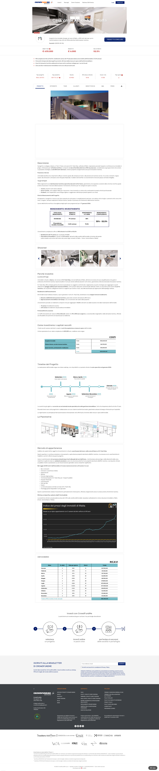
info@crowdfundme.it (108, 676)
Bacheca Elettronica (88, 2)
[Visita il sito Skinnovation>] (60, 735)
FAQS (82, 692)
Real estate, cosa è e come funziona (90, 698)
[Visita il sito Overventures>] (89, 735)
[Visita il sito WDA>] (55, 743)
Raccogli (66, 2)
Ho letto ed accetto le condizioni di (95, 667)
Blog (58, 700)
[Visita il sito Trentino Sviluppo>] (65, 743)
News (58, 702)
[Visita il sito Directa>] (103, 743)
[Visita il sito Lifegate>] (117, 735)
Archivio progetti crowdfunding (66, 692)
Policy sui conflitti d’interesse (112, 700)
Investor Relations (86, 710)
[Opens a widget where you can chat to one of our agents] (152, 768)
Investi (59, 2)
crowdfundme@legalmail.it (40, 705)
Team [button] (65, 86)
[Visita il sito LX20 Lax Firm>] (70, 735)
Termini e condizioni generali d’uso (113, 692)
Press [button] (112, 86)
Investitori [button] (90, 86)
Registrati (120, 2)
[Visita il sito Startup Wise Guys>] (51, 735)
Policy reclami (108, 698)
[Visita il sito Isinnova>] (108, 736)
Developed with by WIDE (79, 768)
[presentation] (39, 258)
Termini (107, 673)
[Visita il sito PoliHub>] (84, 743)
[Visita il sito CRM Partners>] (93, 743)
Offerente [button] (53, 86)
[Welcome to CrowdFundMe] (44, 2)
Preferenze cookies (109, 708)
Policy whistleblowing (110, 704)
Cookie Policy (108, 706)
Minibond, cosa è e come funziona (90, 696)
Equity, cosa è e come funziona (89, 694)
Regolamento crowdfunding (88, 704)
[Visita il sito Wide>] (79, 735)
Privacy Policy (105, 667)
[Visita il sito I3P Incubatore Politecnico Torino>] (74, 743)
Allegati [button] (76, 86)
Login (112, 2)
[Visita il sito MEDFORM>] (98, 735)
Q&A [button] (102, 86)
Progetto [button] (40, 86)
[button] (122, 75)
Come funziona (75, 2)
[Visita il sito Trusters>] (41, 736)
